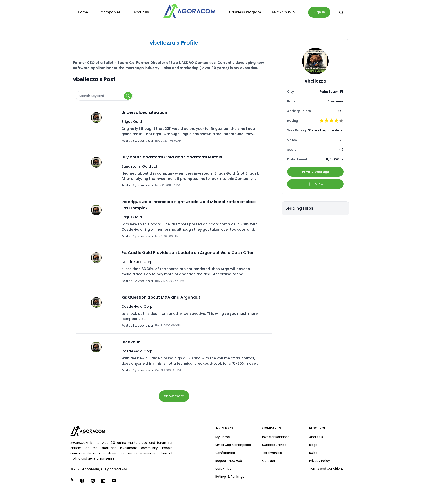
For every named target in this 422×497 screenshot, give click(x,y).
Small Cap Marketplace (233, 445)
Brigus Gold (131, 121)
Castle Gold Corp (137, 261)
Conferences (225, 453)
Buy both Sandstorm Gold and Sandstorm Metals (171, 157)
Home (83, 12)
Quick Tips (223, 468)
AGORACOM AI (284, 12)
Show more (174, 396)
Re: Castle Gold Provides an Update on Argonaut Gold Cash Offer (187, 252)
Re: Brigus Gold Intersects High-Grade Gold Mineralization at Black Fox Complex (189, 205)
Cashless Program (245, 12)
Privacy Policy (319, 460)
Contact (268, 460)
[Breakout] (98, 356)
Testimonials (272, 453)
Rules (313, 453)
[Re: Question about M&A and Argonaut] (98, 311)
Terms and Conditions (326, 468)
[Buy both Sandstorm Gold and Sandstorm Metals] (98, 171)
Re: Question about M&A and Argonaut (160, 297)
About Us (141, 12)
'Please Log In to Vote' (326, 130)
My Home (222, 437)
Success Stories (274, 445)
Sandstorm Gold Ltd (139, 166)
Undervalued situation (144, 112)
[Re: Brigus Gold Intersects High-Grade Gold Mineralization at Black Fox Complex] (98, 219)
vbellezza (145, 140)
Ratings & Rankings (229, 476)
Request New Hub (228, 460)
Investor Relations (275, 437)
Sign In (319, 12)
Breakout (130, 342)
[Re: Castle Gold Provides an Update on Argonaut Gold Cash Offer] (98, 266)
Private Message (315, 171)
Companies (111, 12)
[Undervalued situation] (98, 126)
